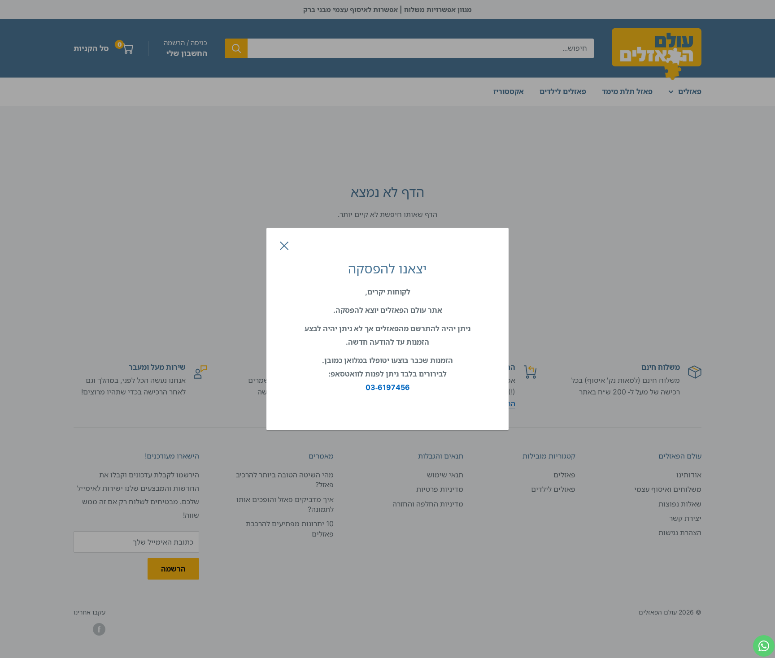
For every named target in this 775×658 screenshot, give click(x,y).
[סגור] (284, 245)
